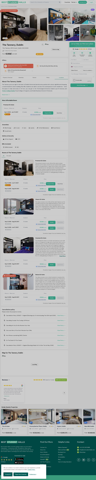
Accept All (8, 474)
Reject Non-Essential (20, 474)
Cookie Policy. (31, 469)
